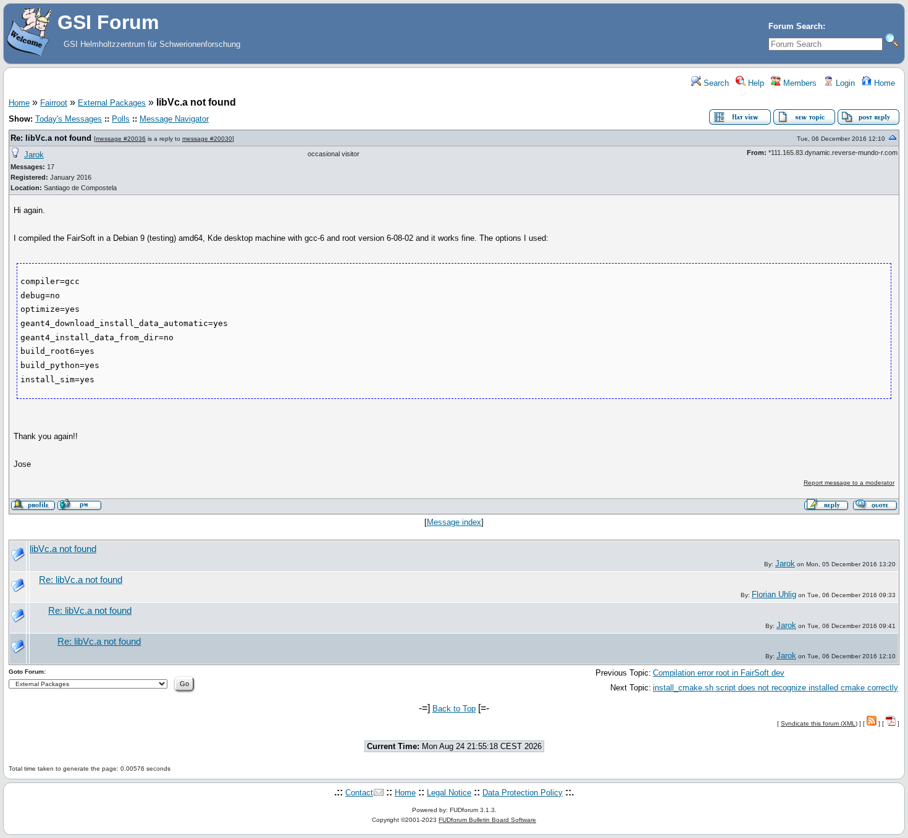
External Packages (112, 102)
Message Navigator (174, 119)
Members (799, 83)
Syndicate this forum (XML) (819, 723)
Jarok (34, 154)
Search (715, 83)
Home (883, 83)
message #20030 (207, 138)
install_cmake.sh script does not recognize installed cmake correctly (775, 687)
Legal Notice (449, 792)
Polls (121, 119)
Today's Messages (68, 119)
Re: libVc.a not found (51, 138)
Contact (359, 792)
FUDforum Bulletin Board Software (487, 819)
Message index (454, 522)
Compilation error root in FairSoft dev (718, 672)
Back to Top (454, 708)
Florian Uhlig (774, 594)
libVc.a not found (63, 549)
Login (844, 83)
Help (755, 83)
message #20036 (121, 138)
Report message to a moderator (849, 482)
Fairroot (53, 102)
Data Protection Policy (522, 792)
